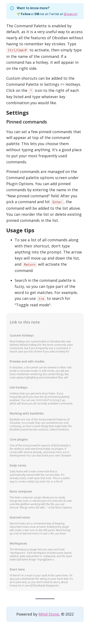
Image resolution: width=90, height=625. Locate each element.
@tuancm (70, 14)
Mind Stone (49, 614)
